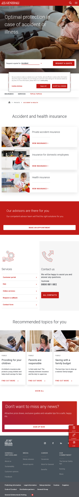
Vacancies (45, 459)
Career (44, 453)
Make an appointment (39, 228)
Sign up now (39, 427)
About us (8, 461)
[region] (39, 82)
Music (61, 474)
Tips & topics (36, 94)
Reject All (43, 86)
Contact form (8, 305)
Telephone (45, 281)
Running (62, 469)
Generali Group (42, 489)
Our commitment (65, 454)
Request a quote (64, 63)
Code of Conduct (11, 489)
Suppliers (65, 485)
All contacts (50, 295)
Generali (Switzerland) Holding (15, 495)
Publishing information (13, 485)
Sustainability (9, 466)
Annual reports (28, 464)
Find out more (9, 381)
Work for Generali (47, 464)
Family (4, 355)
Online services (9, 291)
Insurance (9, 94)
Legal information (30, 485)
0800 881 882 (49, 284)
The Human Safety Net (66, 462)
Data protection (45, 485)
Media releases (28, 459)
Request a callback (10, 298)
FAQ (4, 284)
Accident (24, 63)
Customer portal (9, 277)
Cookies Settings (17, 86)
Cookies (56, 485)
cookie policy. (44, 80)
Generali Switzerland (11, 454)
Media (25, 453)
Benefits (44, 469)
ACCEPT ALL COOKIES (59, 86)
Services (22, 94)
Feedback (8, 477)
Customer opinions (11, 472)
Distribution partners (27, 489)
